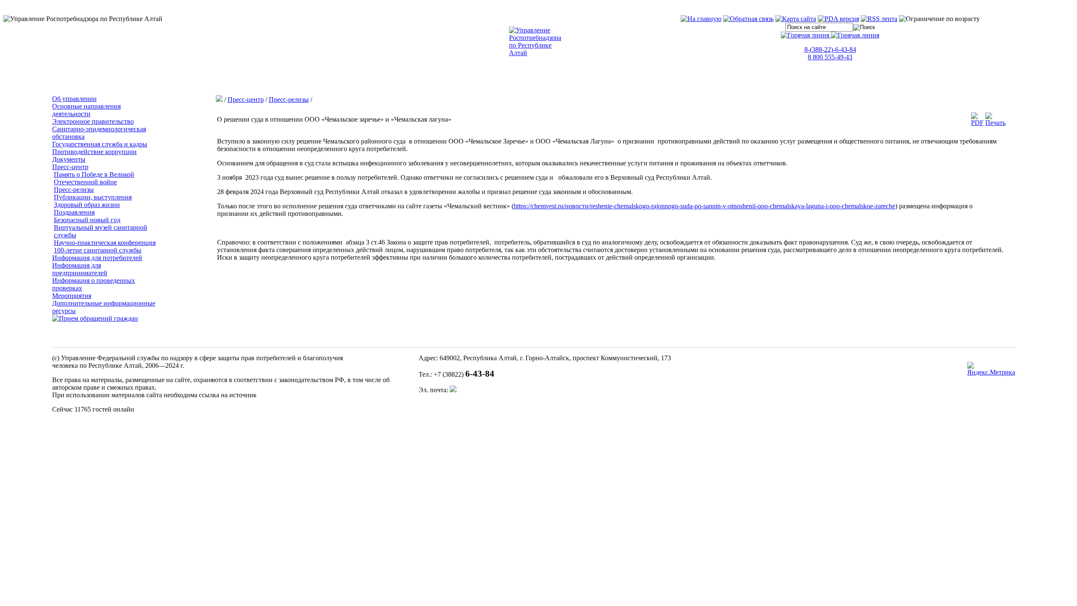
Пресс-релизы (74, 189)
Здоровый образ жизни (87, 204)
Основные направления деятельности (86, 110)
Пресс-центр (70, 166)
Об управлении (74, 98)
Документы (68, 159)
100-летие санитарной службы (97, 250)
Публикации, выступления (93, 197)
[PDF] (977, 122)
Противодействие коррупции (94, 151)
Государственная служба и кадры (99, 144)
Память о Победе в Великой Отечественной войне (94, 178)
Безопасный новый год (87, 219)
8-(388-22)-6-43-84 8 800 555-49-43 (830, 53)
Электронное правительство (93, 121)
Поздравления (74, 212)
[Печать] (995, 122)
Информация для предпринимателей (79, 269)
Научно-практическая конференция (105, 242)
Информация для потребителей (97, 257)
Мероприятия (71, 295)
